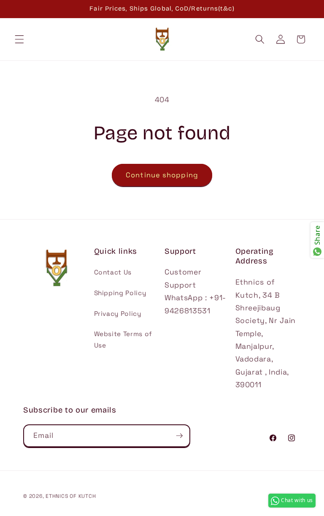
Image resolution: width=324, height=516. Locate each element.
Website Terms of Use (123, 339)
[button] (19, 39)
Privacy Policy (117, 314)
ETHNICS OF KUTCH (71, 496)
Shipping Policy (120, 293)
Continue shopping (162, 175)
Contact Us (113, 272)
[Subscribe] (179, 435)
